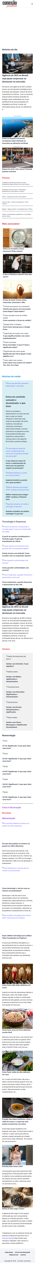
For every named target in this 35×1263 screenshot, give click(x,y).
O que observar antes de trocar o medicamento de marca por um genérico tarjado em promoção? (16, 464)
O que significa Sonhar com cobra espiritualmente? (16, 337)
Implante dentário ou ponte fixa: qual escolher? (16, 481)
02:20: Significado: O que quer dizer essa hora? (17, 760)
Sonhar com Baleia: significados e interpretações (13, 679)
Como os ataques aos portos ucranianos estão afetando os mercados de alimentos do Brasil (15, 140)
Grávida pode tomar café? (12, 1166)
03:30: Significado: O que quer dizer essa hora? (17, 773)
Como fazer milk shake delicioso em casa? (16, 986)
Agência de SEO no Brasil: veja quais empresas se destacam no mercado (15, 78)
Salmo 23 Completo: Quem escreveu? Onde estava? (13, 250)
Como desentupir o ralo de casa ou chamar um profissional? (16, 889)
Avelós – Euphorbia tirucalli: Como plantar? (14, 196)
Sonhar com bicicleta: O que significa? (17, 665)
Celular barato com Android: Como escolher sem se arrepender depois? (16, 554)
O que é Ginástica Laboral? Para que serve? (17, 275)
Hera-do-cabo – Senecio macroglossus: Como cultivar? (15, 202)
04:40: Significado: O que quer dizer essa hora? (17, 785)
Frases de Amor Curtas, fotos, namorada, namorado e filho (15, 301)
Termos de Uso (13, 1255)
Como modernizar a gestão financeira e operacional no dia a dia (17, 583)
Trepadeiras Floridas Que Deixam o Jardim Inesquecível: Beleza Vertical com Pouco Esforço (15, 183)
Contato (23, 1255)
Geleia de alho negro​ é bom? (13, 1209)
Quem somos (9, 1252)
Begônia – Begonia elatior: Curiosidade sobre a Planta (17, 209)
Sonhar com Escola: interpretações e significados (14, 709)
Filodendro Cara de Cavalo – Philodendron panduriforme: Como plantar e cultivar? (14, 190)
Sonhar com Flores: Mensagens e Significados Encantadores (16, 724)
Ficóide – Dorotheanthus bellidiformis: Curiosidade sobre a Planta (16, 215)
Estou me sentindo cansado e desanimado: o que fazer (15, 401)
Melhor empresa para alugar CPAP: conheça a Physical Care (17, 497)
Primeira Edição (8, 1238)
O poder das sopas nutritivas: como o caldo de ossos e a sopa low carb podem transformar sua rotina (17, 1121)
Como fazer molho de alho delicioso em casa (16, 1073)
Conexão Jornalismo (24, 1261)
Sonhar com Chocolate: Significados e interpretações (15, 694)
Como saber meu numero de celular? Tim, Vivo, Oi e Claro (17, 364)
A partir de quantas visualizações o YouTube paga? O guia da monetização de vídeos (16, 539)
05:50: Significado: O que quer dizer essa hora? (17, 798)
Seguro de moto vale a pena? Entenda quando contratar (17, 170)
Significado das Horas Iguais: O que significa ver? (17, 355)
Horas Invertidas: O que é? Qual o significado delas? (16, 346)
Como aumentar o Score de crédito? (17, 320)
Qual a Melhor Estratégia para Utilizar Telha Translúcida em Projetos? (17, 937)
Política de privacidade (22, 1252)
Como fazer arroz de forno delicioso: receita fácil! (16, 1031)
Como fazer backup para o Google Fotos (16, 328)
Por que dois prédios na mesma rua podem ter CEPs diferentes (16, 845)
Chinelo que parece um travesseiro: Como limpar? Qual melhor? (17, 310)
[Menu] (32, 4)
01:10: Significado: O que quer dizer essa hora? (17, 747)
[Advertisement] (17, 26)
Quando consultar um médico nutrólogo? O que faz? (17, 512)
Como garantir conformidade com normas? (15, 569)
